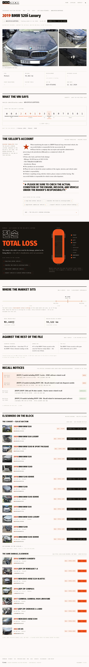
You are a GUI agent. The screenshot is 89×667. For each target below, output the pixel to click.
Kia (15, 658)
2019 (33, 10)
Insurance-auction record (11, 10)
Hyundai (10, 658)
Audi (31, 658)
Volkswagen (43, 658)
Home (66, 2)
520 (29, 10)
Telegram (79, 662)
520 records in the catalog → (12, 546)
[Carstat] (10, 2)
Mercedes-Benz (21, 658)
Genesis (36, 658)
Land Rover (51, 658)
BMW (24, 10)
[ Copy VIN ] (44, 123)
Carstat (4, 662)
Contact (79, 2)
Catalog (72, 2)
